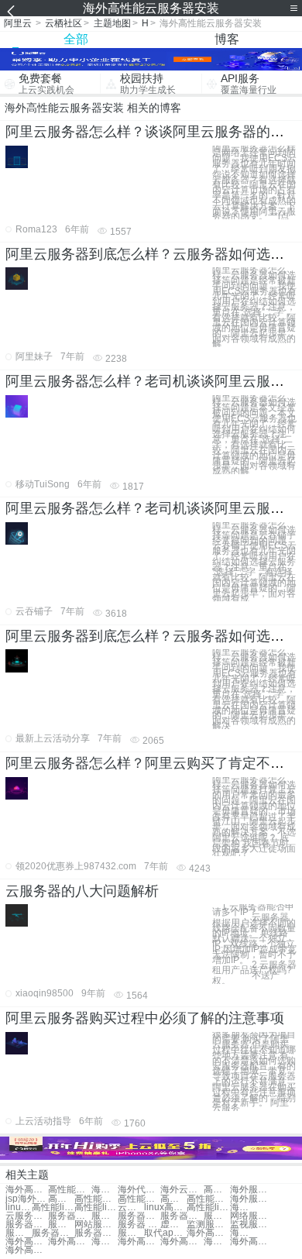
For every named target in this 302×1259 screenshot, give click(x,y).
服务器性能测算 (61, 1224)
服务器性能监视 (139, 1216)
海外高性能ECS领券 (217, 1241)
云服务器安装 (131, 1207)
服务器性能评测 (131, 1233)
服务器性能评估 (18, 1233)
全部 (75, 39)
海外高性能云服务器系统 (208, 1233)
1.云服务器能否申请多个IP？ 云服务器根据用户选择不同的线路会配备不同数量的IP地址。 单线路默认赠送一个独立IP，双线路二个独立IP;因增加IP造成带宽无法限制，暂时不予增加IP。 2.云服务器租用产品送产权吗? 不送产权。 (254, 943)
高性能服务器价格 (208, 1199)
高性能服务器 (61, 1199)
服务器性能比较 (26, 1224)
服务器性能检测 (69, 1216)
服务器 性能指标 (139, 1224)
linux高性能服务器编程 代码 (165, 1207)
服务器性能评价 (95, 1233)
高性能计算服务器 (95, 1199)
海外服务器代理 (104, 1189)
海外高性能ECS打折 (69, 1241)
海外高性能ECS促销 (26, 1250)
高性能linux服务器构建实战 (208, 1207)
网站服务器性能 (95, 1224)
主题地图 (112, 23)
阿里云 (18, 23)
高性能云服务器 (69, 1189)
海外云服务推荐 (181, 1189)
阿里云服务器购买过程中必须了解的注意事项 (144, 1018)
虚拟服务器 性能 (173, 1224)
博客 (226, 39)
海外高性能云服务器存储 (251, 1241)
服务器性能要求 (181, 1216)
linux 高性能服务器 (18, 1207)
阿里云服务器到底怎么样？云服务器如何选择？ (151, 254)
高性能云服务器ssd (217, 1189)
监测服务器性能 (208, 1224)
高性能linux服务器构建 (95, 1207)
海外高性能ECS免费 (26, 1241)
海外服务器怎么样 (251, 1199)
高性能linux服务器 (53, 1207)
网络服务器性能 (251, 1216)
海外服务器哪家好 (251, 1189)
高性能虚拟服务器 (173, 1199)
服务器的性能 (104, 1216)
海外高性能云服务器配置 (139, 1241)
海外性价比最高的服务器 (243, 1207)
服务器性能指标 (217, 1216)
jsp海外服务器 (26, 1199)
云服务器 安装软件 (26, 1216)
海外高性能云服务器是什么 (104, 1241)
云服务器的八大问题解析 (82, 891)
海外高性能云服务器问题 (181, 1241)
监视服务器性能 (251, 1224)
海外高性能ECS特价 (243, 1233)
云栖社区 (63, 23)
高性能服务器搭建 (139, 1199)
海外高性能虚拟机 (26, 1189)
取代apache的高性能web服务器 (165, 1233)
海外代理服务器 (139, 1189)
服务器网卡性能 (53, 1233)
